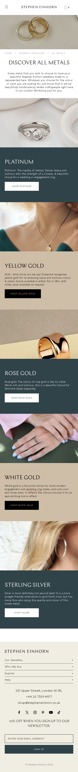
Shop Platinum (21, 186)
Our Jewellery (14, 660)
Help (8, 679)
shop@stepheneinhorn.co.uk (39, 703)
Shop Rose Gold (21, 398)
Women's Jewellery (32, 53)
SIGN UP (39, 749)
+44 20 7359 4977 (39, 696)
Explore (9, 673)
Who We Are (13, 666)
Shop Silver (21, 612)
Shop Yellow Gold (22, 293)
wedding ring (34, 489)
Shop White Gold (21, 505)
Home (8, 53)
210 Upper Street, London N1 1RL (39, 690)
